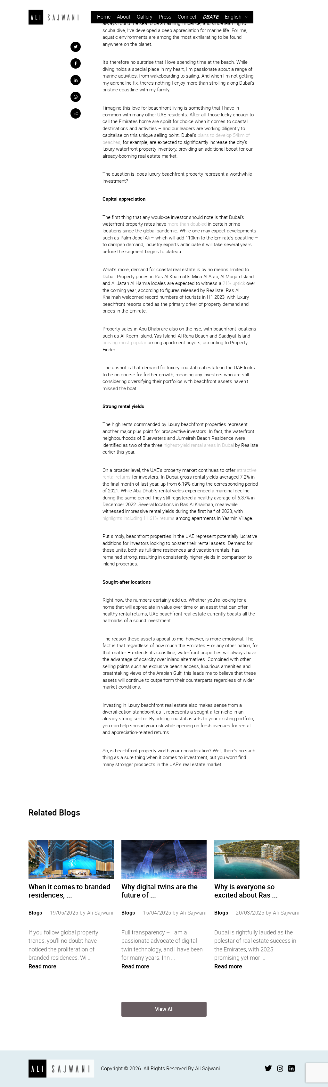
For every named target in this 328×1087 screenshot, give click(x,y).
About (123, 16)
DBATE (210, 16)
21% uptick (234, 283)
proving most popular (124, 342)
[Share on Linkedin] (75, 80)
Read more (42, 966)
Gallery (144, 16)
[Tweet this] (75, 47)
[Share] (75, 113)
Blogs (35, 912)
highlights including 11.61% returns (138, 518)
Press (165, 16)
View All (164, 1009)
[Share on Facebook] (75, 63)
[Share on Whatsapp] (75, 97)
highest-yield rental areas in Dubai (199, 445)
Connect (187, 16)
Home (104, 16)
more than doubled (187, 224)
